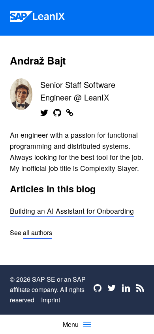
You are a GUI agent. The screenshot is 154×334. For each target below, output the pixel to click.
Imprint (50, 299)
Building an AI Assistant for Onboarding (72, 211)
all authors (37, 232)
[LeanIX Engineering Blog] (37, 18)
